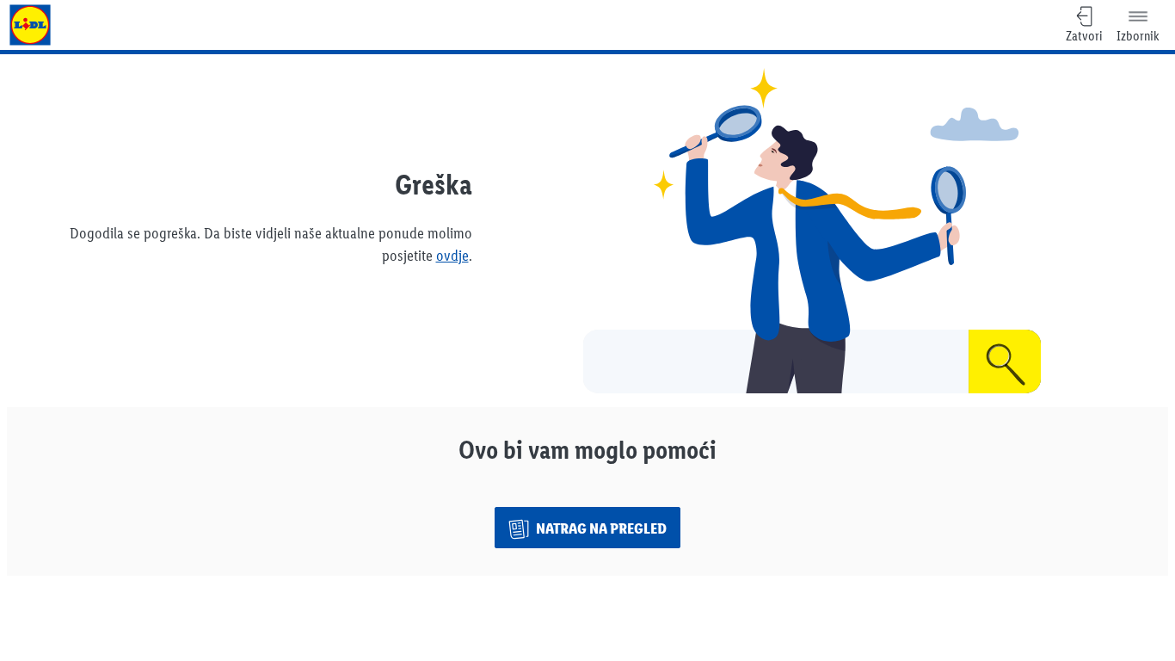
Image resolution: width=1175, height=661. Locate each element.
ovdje (452, 255)
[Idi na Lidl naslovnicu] (30, 24)
